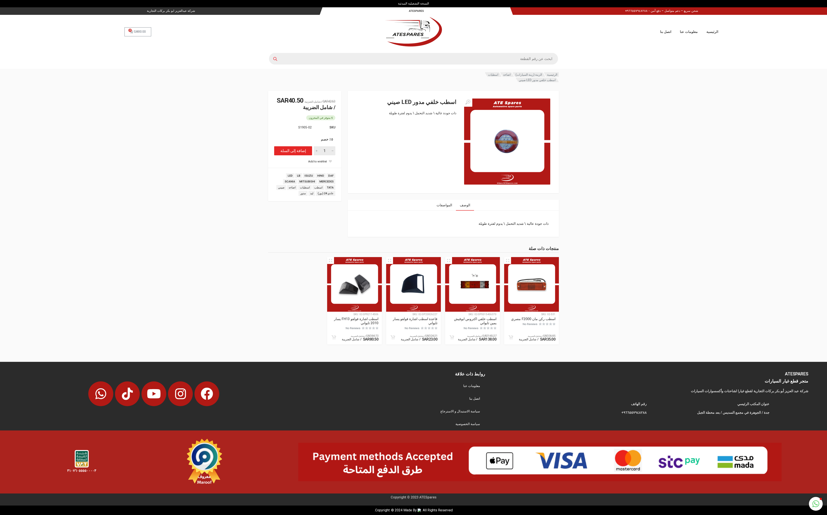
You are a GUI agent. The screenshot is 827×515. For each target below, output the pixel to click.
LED (290, 175)
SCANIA (290, 181)
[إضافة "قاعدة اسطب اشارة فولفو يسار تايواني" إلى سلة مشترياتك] (393, 337)
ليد (311, 193)
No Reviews (530, 324)
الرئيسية (712, 32)
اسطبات (493, 74)
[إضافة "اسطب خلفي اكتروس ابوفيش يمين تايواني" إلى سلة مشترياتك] (452, 337)
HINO (320, 175)
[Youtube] (153, 393)
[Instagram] (180, 393)
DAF (331, 175)
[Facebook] (206, 393)
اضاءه (507, 74)
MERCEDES (326, 181)
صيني (281, 187)
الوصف (465, 205)
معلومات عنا (689, 32)
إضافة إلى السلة (293, 150)
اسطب (318, 187)
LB (298, 175)
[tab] (465, 205)
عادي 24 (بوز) (326, 193)
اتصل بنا (665, 32)
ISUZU (309, 175)
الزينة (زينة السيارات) (529, 74)
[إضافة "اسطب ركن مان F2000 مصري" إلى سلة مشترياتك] (511, 337)
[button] (816, 504)
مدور (303, 193)
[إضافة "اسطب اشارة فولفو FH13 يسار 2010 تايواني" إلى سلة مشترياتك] (334, 337)
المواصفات (444, 205)
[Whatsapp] (100, 393)
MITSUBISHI (307, 181)
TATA (330, 187)
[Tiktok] (127, 393)
